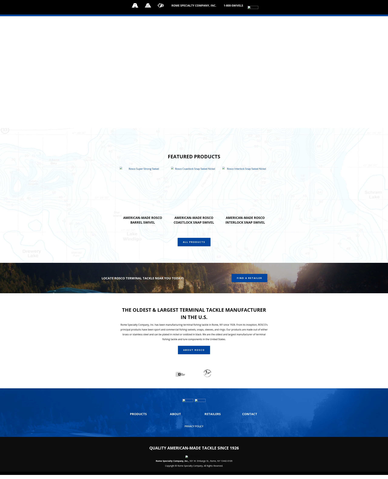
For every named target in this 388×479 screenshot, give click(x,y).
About (175, 414)
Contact (249, 414)
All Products (194, 241)
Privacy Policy (194, 426)
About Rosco (194, 349)
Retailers (212, 414)
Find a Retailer (249, 277)
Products (138, 414)
